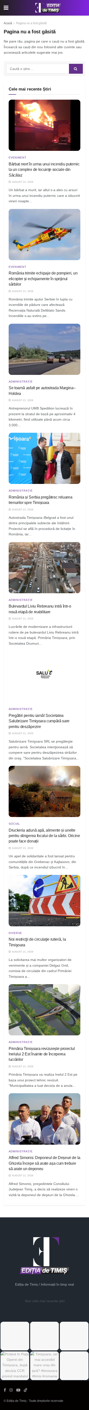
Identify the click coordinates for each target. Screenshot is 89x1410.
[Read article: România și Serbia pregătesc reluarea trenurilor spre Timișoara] (44, 458)
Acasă (8, 23)
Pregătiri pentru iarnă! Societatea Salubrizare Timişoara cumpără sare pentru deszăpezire (39, 721)
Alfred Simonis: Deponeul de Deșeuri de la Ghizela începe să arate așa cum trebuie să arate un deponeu (44, 1163)
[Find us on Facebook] (5, 1390)
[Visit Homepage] (48, 8)
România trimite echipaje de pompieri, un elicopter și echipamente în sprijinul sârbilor (43, 278)
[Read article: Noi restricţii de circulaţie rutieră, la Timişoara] (44, 900)
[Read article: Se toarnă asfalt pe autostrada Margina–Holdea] (44, 349)
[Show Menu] (6, 8)
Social (14, 823)
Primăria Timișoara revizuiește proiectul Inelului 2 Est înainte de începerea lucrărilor (42, 1054)
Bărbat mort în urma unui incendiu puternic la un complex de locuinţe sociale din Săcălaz (44, 169)
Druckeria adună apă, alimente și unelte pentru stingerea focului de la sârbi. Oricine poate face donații (44, 835)
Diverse (15, 933)
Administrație (21, 381)
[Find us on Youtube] (18, 1390)
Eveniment (17, 157)
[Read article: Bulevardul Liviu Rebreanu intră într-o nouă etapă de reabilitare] (44, 567)
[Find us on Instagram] (11, 1390)
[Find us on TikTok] (25, 1390)
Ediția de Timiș (16, 1401)
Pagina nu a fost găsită (31, 23)
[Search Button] (76, 69)
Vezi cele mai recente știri (45, 1301)
